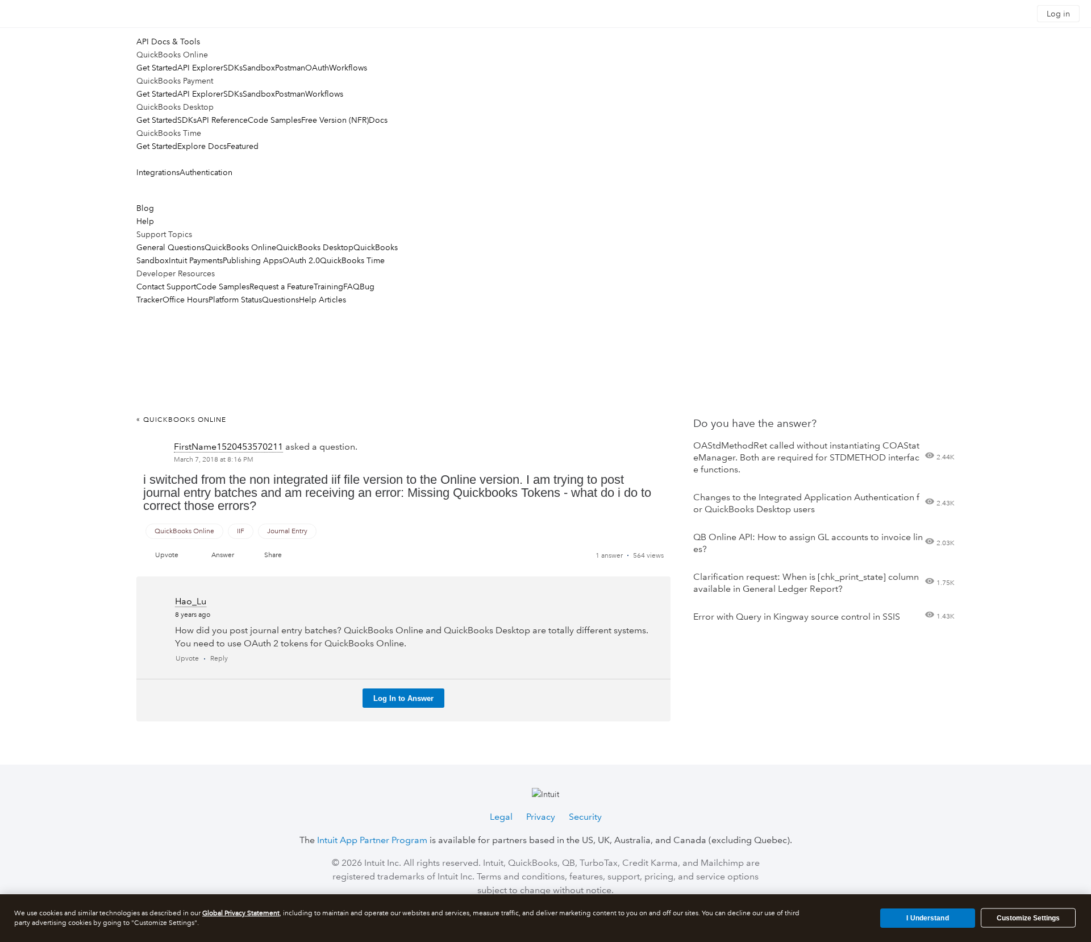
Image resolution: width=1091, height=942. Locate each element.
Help (145, 221)
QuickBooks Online (240, 247)
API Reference (222, 120)
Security (585, 816)
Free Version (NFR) (335, 120)
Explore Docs (202, 146)
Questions (280, 299)
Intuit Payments (196, 260)
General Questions (170, 247)
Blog (145, 208)
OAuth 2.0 (301, 260)
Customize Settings (1028, 918)
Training (328, 286)
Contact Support (166, 286)
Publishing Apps (252, 260)
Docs (378, 120)
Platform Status (235, 299)
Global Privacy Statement (241, 913)
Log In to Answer (403, 698)
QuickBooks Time (352, 260)
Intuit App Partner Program (372, 840)
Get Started (156, 68)
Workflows (348, 68)
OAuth (317, 68)
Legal (501, 816)
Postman (290, 68)
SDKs (233, 68)
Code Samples (274, 120)
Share (273, 555)
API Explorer (200, 68)
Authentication (206, 172)
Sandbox (259, 68)
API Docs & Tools (168, 41)
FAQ (351, 286)
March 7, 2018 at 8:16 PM (213, 459)
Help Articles (322, 299)
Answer (222, 555)
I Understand (927, 918)
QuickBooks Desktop (314, 247)
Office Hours (186, 299)
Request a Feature (281, 286)
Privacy (540, 816)
